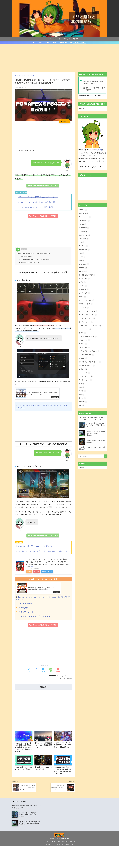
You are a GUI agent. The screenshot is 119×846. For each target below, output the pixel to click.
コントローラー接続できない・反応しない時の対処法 (33, 259)
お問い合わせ (66, 39)
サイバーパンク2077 (86, 300)
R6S (81, 260)
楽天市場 (36, 571)
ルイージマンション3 (86, 365)
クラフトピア (84, 293)
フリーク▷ (23, 608)
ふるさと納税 (84, 278)
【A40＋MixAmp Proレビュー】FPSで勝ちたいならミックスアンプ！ (38, 197)
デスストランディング (87, 318)
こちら (91, 161)
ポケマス (82, 344)
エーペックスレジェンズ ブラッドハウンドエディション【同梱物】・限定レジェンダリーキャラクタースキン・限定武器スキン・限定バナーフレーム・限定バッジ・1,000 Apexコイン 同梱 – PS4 (47, 561)
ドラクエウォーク (85, 322)
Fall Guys (83, 246)
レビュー (83, 369)
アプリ (82, 282)
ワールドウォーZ (85, 380)
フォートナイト (85, 329)
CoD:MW (83, 231)
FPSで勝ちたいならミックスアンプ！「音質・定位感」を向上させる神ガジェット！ (44, 551)
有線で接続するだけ (25, 256)
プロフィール (84, 340)
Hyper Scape (84, 249)
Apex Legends (61, 676)
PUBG (82, 257)
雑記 (81, 405)
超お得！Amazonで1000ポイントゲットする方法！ (94, 89)
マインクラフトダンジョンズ (89, 351)
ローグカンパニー (85, 376)
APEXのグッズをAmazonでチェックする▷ (43, 185)
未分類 (82, 391)
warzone (83, 267)
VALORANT (84, 264)
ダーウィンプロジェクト (87, 315)
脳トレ (82, 398)
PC (66, 678)
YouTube (82, 271)
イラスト (82, 286)
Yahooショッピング (47, 571)
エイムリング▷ (25, 603)
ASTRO (82, 224)
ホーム (43, 39)
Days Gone (83, 238)
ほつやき (99, 150)
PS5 (81, 253)
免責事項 (75, 39)
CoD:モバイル (84, 235)
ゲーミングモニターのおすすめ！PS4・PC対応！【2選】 (35, 207)
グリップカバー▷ (26, 612)
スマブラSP (83, 307)
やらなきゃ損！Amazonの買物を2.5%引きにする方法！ (93, 82)
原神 (81, 383)
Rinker (32, 566)
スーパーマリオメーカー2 (88, 311)
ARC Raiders (84, 220)
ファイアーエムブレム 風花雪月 (90, 325)
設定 (70, 678)
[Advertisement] (59, 58)
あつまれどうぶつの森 (87, 275)
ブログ (82, 333)
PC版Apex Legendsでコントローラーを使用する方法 (33, 253)
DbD (81, 242)
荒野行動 (82, 402)
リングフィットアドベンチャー (89, 362)
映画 (81, 387)
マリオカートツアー (86, 354)
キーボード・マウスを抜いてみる (29, 262)
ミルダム (82, 358)
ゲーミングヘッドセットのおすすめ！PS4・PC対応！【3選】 (37, 202)
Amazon (29, 571)
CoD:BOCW (83, 228)
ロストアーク (84, 373)
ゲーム (49, 39)
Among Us (83, 213)
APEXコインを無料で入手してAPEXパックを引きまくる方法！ (37, 546)
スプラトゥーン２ (85, 304)
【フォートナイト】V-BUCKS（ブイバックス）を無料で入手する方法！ (52, 42)
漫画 (81, 394)
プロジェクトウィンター (87, 336)
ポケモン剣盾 (84, 347)
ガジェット (57, 39)
